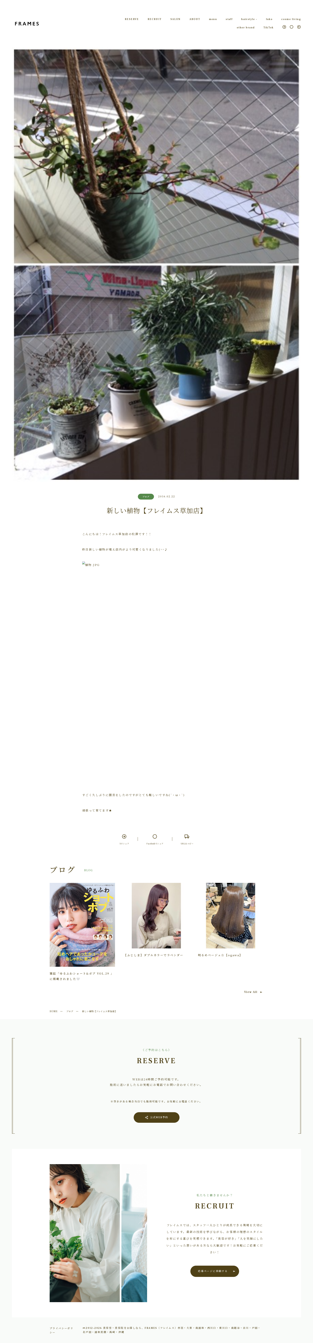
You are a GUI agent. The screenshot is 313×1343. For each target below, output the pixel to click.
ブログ (69, 1011)
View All (250, 992)
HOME (54, 1011)
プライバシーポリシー (61, 1330)
